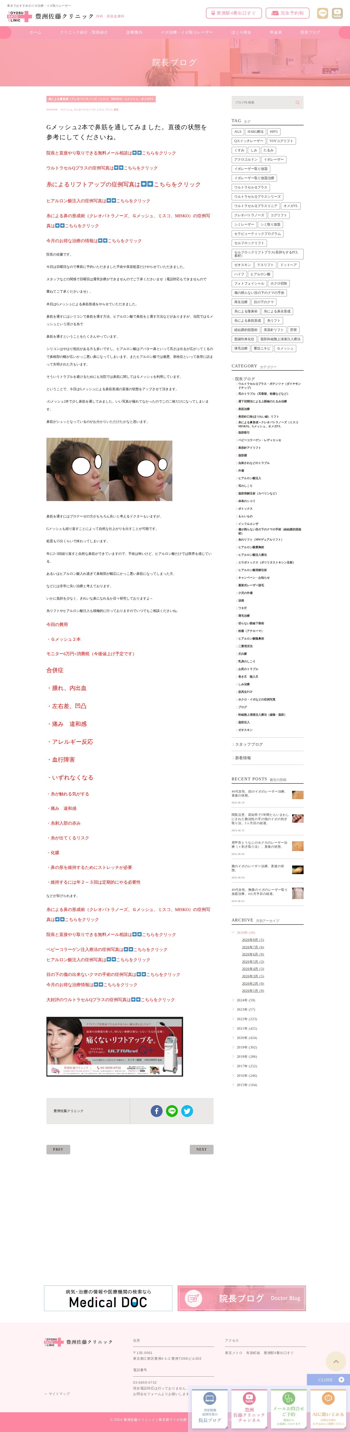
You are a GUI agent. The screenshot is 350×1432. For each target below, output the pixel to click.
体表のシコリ (246, 501)
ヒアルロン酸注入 (249, 478)
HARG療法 (256, 131)
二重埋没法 (245, 646)
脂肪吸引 (244, 432)
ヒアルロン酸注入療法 (252, 554)
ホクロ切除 (278, 283)
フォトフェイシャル (249, 283)
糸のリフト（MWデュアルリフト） (261, 539)
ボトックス (245, 508)
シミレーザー (244, 224)
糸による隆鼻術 (246, 311)
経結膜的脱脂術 (246, 330)
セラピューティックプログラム (257, 234)
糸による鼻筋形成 (247, 320)
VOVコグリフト (281, 141)
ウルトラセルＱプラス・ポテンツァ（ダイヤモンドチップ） (269, 385)
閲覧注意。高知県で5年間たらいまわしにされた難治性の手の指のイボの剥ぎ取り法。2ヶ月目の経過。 (260, 819)
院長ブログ (310, 32)
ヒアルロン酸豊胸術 (251, 547)
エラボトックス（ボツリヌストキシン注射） (266, 562)
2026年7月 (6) (253, 947)
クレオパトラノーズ (84, 109)
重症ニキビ (262, 348)
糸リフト (273, 320)
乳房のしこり (246, 661)
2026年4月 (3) (253, 969)
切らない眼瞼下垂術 (251, 623)
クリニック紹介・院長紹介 (84, 32)
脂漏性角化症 (244, 339)
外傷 (241, 470)
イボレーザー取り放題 (251, 169)
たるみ (269, 150)
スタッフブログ (249, 744)
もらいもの (245, 516)
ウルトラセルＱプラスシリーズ (257, 196)
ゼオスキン (242, 265)
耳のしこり (245, 485)
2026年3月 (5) (253, 976)
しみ (253, 150)
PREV (58, 1149)
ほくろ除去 (241, 32)
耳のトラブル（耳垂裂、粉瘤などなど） (264, 393)
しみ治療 (244, 684)
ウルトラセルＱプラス (250, 187)
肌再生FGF (245, 692)
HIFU (274, 131)
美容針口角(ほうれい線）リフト (258, 416)
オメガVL (291, 206)
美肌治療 (244, 409)
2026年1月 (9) (253, 991)
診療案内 (134, 32)
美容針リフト (274, 330)
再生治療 (241, 302)
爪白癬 (242, 653)
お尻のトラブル (248, 669)
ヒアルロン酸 (260, 274)
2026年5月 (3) (253, 962)
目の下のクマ (264, 302)
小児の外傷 (245, 593)
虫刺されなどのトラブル (254, 463)
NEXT (201, 1149)
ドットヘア (288, 265)
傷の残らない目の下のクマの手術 (259, 293)
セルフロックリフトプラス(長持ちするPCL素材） (266, 254)
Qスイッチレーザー (248, 141)
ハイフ (239, 274)
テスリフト (265, 265)
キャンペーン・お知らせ (254, 577)
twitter (187, 1111)
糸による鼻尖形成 (277, 311)
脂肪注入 (244, 722)
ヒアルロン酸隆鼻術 (251, 638)
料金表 (276, 32)
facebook (157, 1111)
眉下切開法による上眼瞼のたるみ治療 (262, 401)
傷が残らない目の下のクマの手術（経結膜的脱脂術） (269, 531)
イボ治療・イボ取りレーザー (187, 32)
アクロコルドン (246, 159)
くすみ (239, 150)
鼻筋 (116, 109)
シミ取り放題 (270, 224)
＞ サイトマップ (57, 1394)
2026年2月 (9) (253, 983)
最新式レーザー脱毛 (251, 585)
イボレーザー (274, 159)
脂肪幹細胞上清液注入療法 (280, 339)
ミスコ (100, 109)
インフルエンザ (248, 524)
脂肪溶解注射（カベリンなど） (258, 493)
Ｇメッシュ (66, 109)
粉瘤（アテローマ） (251, 631)
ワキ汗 (242, 608)
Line (172, 1111)
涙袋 (241, 600)
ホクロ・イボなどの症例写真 (256, 699)
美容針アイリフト (249, 447)
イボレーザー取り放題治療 (254, 178)
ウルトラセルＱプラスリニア (255, 206)
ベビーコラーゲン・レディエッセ (259, 440)
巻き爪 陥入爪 (248, 676)
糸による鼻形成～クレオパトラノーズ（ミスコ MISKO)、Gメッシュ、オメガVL (101, 99)
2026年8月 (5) (253, 940)
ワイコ (108, 109)
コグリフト (278, 215)
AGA (237, 131)
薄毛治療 (241, 348)
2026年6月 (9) (253, 954)
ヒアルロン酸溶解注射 (252, 570)
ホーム (35, 32)
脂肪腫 (242, 455)
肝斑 (293, 330)
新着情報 (243, 758)
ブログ (242, 707)
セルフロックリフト (249, 243)
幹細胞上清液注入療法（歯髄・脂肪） (262, 714)
